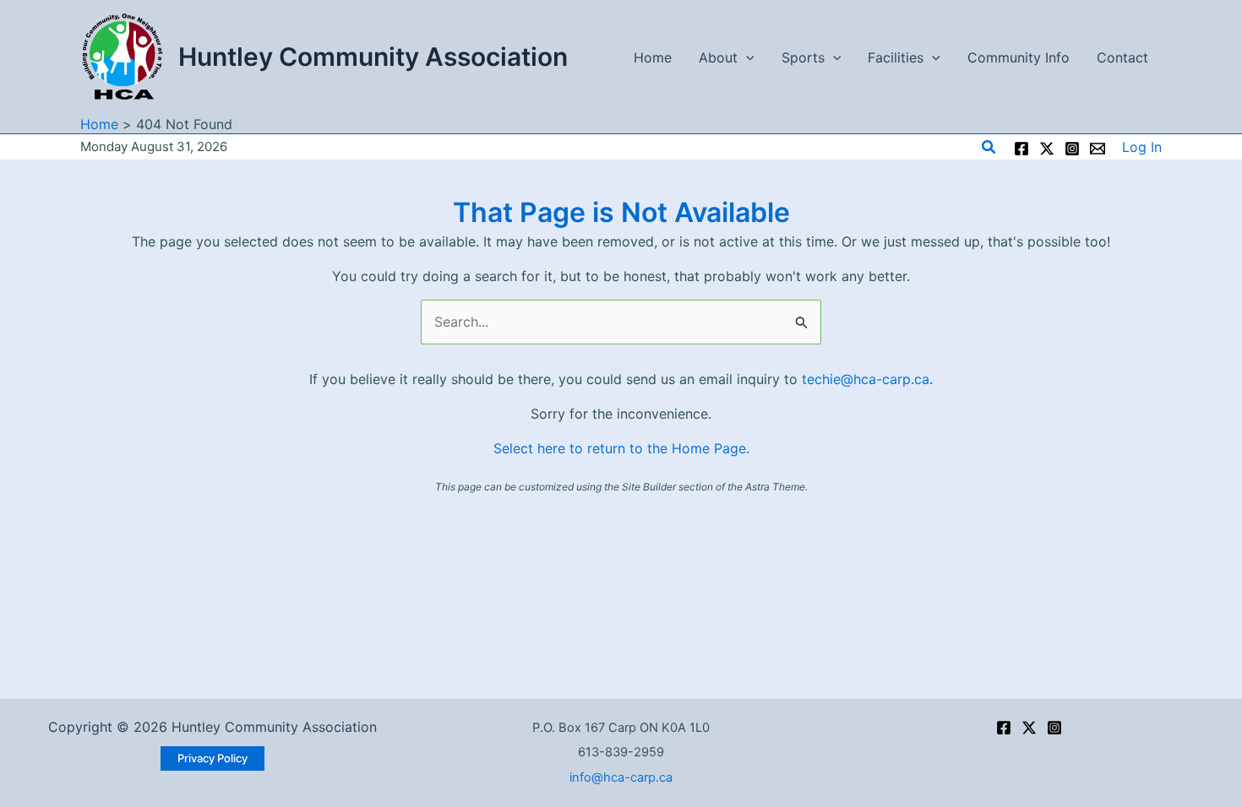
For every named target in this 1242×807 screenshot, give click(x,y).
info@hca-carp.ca (621, 777)
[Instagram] (1072, 148)
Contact (1122, 57)
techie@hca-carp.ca (865, 379)
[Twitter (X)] (1029, 727)
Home (653, 57)
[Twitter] (1046, 148)
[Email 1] (1097, 148)
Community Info (1018, 57)
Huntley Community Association (373, 56)
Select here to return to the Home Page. (621, 448)
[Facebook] (1021, 148)
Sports (803, 57)
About (718, 57)
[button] (746, 57)
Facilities (895, 57)
